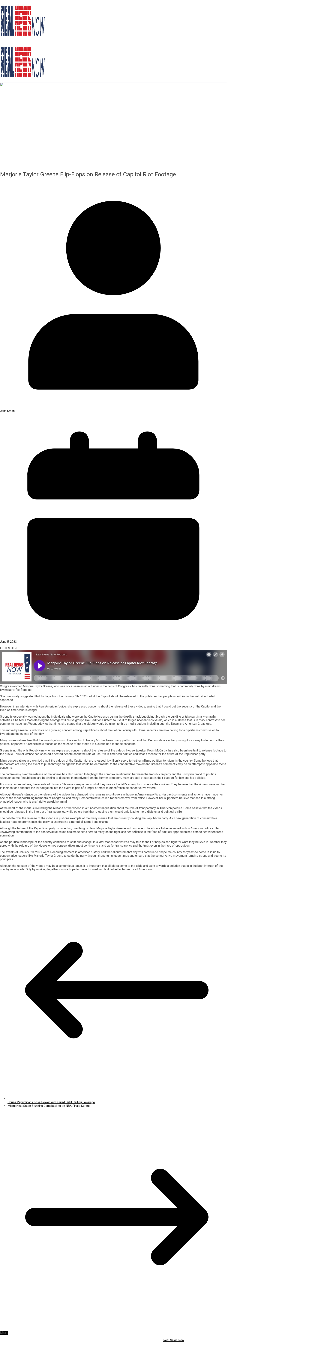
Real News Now (173, 1340)
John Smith (7, 411)
